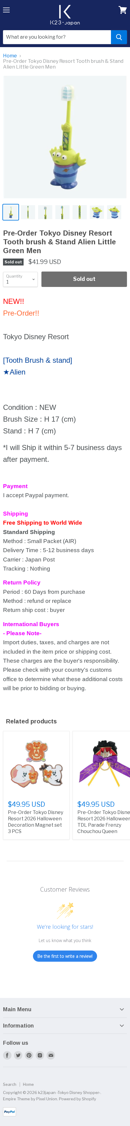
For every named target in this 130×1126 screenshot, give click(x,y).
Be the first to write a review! (65, 956)
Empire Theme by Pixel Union (30, 1098)
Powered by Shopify (77, 1098)
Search (9, 1084)
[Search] (119, 37)
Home (10, 56)
